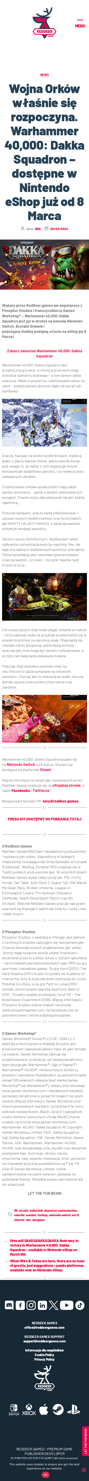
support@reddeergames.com (44, 1341)
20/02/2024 (59, 229)
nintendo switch (59, 1215)
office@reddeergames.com (44, 1327)
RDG (38, 229)
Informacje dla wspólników (44, 1350)
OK (46, 1474)
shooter (19, 1220)
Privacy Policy (44, 1359)
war (28, 1220)
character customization (60, 1210)
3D (16, 1210)
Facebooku (21, 790)
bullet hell (36, 1210)
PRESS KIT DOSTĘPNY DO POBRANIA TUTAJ (44, 819)
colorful (19, 1215)
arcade (23, 1210)
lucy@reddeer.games (60, 801)
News (44, 75)
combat (31, 1215)
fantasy (42, 1215)
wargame (38, 1220)
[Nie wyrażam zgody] (84, 1470)
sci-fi (75, 1215)
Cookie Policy (44, 1355)
